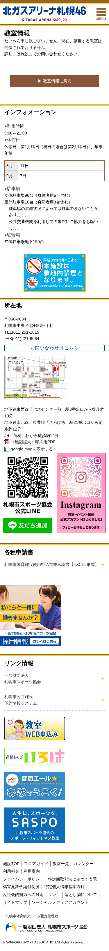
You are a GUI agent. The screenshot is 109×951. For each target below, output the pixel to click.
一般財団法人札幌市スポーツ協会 (22, 678)
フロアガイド (36, 863)
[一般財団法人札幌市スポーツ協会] (46, 927)
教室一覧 (61, 863)
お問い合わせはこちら (54, 347)
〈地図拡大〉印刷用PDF (33, 442)
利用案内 (32, 871)
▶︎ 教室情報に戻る (55, 81)
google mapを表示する (32, 449)
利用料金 (11, 871)
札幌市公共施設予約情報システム (20, 699)
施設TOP (11, 863)
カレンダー (83, 863)
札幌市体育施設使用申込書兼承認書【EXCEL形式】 (51, 564)
